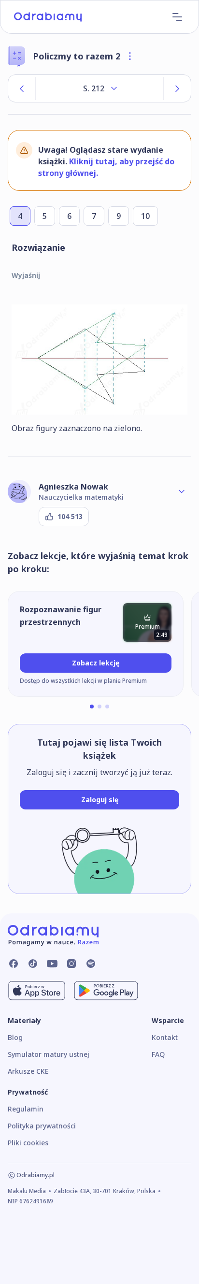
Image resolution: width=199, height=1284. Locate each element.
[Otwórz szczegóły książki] (130, 56)
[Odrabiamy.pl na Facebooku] (13, 963)
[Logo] (48, 17)
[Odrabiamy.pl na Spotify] (91, 963)
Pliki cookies (28, 1142)
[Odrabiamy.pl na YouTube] (52, 963)
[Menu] (177, 17)
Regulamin (25, 1108)
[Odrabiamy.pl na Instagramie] (71, 963)
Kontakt (165, 1037)
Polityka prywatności (42, 1125)
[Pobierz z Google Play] (106, 990)
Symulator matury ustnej (48, 1054)
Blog (15, 1037)
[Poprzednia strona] (21, 88)
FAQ (158, 1054)
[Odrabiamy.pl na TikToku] (33, 963)
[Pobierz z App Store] (37, 990)
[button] (92, 706)
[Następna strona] (177, 88)
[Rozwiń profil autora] (181, 491)
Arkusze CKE (28, 1071)
